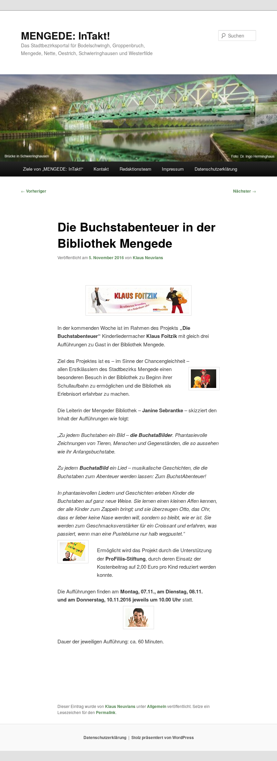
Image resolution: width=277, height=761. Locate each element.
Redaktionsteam (135, 169)
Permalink (106, 712)
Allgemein (156, 706)
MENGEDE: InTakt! (65, 35)
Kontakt (101, 169)
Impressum (173, 169)
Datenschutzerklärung (216, 169)
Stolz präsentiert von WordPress (162, 737)
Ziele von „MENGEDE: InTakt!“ (53, 169)
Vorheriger (33, 191)
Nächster (244, 191)
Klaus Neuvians (148, 257)
